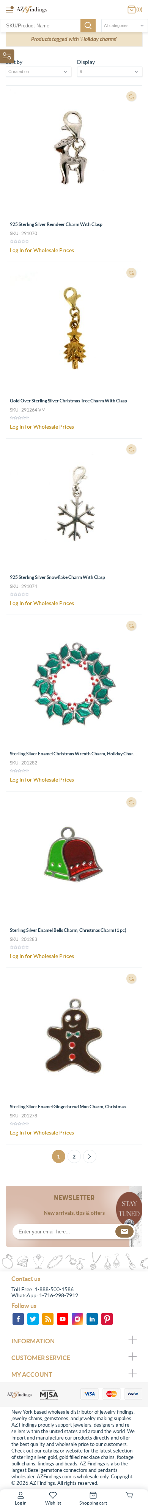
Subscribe (124, 1231)
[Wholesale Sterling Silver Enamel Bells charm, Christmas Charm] (74, 859)
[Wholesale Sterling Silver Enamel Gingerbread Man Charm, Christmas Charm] (74, 1036)
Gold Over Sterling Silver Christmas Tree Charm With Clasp (68, 400)
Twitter (33, 1319)
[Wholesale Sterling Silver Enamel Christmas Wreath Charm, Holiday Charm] (74, 683)
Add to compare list (131, 96)
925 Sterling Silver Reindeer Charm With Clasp (56, 224)
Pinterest (107, 1319)
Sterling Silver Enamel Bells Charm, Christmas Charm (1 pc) (68, 930)
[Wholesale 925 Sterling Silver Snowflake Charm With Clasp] (74, 506)
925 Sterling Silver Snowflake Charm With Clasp (57, 577)
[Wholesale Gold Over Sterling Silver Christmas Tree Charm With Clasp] (74, 330)
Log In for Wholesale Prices (42, 250)
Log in (21, 1502)
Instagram (77, 1319)
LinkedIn (92, 1319)
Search (88, 25)
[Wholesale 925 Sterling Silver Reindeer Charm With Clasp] (74, 153)
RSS (48, 1319)
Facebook (18, 1319)
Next (89, 1156)
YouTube (62, 1319)
